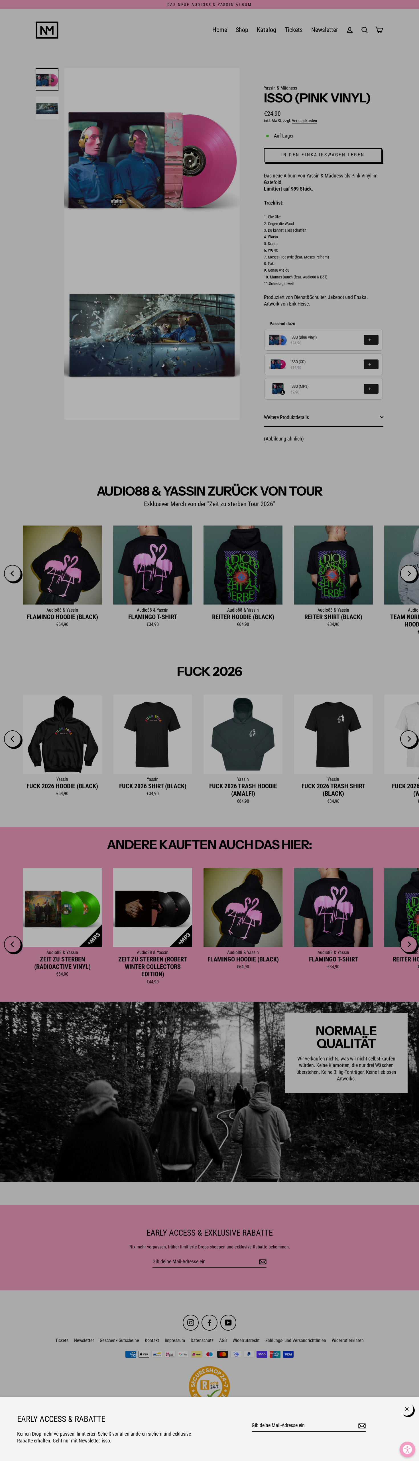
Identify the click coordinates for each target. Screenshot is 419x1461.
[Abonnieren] (361, 1425)
